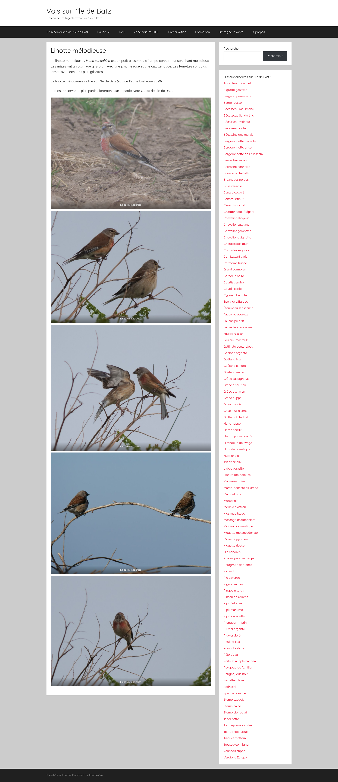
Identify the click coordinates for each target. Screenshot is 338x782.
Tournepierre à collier (238, 725)
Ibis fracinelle (233, 462)
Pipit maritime (233, 610)
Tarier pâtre (231, 719)
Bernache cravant (236, 160)
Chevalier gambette (237, 231)
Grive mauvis (232, 404)
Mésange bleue (234, 513)
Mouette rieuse (234, 545)
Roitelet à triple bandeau (241, 661)
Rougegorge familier (238, 667)
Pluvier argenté (234, 629)
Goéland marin (234, 372)
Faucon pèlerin (234, 321)
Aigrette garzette (235, 90)
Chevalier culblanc (236, 224)
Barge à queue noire (237, 96)
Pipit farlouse (233, 603)
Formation (202, 32)
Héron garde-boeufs (238, 436)
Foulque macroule (236, 340)
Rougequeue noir (236, 674)
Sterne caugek (234, 699)
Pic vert (229, 571)
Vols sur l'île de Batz (78, 11)
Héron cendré (233, 430)
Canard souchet (234, 205)
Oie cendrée (232, 552)
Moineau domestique (238, 526)
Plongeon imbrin (235, 622)
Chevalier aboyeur (236, 218)
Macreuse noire (234, 481)
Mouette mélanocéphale (241, 532)
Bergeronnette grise (238, 147)
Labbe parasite (234, 468)
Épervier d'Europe (236, 301)
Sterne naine (232, 706)
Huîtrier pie (231, 455)
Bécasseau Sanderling (239, 115)
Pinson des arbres (236, 597)
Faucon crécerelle (236, 314)
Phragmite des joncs (238, 565)
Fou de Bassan (233, 333)
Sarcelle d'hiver (234, 680)
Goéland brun (233, 359)
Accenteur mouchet (237, 83)
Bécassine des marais (238, 134)
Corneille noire (234, 276)
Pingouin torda (234, 590)
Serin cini (230, 687)
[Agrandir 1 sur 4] (206, 102)
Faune (101, 32)
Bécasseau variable (237, 122)
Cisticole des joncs (236, 250)
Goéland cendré (235, 365)
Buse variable (233, 186)
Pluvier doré (232, 635)
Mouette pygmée (236, 539)
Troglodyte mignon (237, 744)
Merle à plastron (235, 507)
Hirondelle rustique (237, 449)
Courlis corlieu (233, 288)
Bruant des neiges (236, 179)
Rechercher (232, 48)
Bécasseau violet (235, 128)
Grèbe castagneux (236, 378)
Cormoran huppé (235, 263)
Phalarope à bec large (239, 558)
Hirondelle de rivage (238, 443)
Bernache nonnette (237, 167)
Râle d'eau (231, 654)
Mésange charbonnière (239, 520)
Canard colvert (234, 192)
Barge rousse (233, 102)
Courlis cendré (234, 282)
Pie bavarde (232, 577)
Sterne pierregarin (236, 712)
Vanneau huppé (234, 751)
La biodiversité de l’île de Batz (67, 32)
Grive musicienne (236, 410)
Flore (121, 32)
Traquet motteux (235, 738)
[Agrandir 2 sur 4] (206, 215)
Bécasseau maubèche (239, 109)
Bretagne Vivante (231, 32)
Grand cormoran (235, 269)
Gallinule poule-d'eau (238, 346)
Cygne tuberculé (235, 295)
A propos (258, 32)
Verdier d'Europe (235, 757)
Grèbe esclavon (234, 391)
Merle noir (231, 500)
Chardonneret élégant (239, 212)
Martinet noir (232, 494)
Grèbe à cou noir (235, 385)
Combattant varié (236, 256)
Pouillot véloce (234, 648)
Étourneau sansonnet (238, 308)
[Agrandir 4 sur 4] (206, 580)
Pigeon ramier (233, 584)
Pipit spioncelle (234, 616)
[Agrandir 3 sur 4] (206, 329)
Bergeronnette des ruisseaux (244, 154)
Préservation (177, 32)
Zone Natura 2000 (146, 32)
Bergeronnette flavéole (240, 141)
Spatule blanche (235, 693)
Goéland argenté (235, 353)
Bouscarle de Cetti (236, 173)
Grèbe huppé (233, 398)
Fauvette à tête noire (238, 327)
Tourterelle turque (236, 731)
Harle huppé (232, 423)
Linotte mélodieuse (237, 475)
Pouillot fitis (232, 642)
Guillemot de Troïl (236, 417)
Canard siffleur (233, 199)
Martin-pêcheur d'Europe (241, 488)
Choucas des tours (236, 243)
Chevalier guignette (237, 237)
